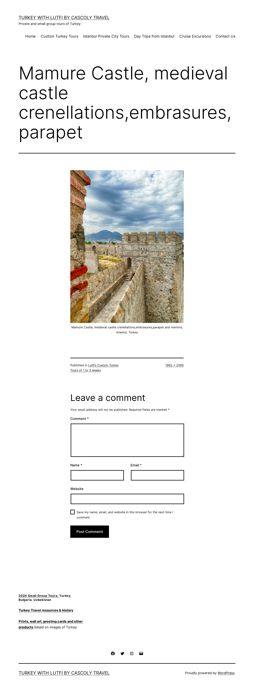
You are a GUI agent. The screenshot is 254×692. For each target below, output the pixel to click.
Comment (79, 419)
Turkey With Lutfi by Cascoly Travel (64, 17)
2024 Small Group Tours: (39, 596)
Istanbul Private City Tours (106, 36)
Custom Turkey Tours (59, 36)
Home (30, 36)
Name (76, 465)
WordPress (226, 673)
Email (136, 465)
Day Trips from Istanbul (154, 36)
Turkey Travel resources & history (46, 610)
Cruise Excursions (195, 36)
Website (76, 489)
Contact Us (225, 36)
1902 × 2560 (174, 365)
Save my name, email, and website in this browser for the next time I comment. (125, 514)
